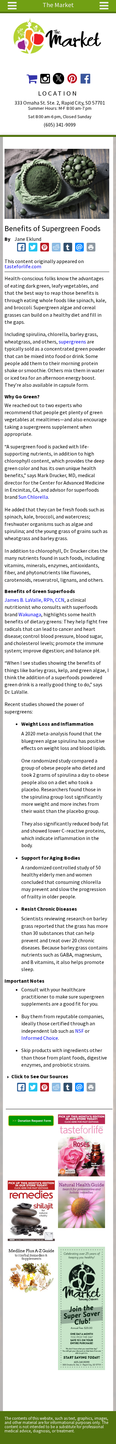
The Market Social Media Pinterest (72, 78)
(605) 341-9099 (60, 124)
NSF (79, 1031)
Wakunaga (29, 614)
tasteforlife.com (23, 266)
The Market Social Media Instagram (45, 78)
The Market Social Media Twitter (58, 78)
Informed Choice (39, 1038)
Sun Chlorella (33, 497)
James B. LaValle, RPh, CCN (34, 600)
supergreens (72, 341)
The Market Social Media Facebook (85, 78)
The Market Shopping (31, 78)
